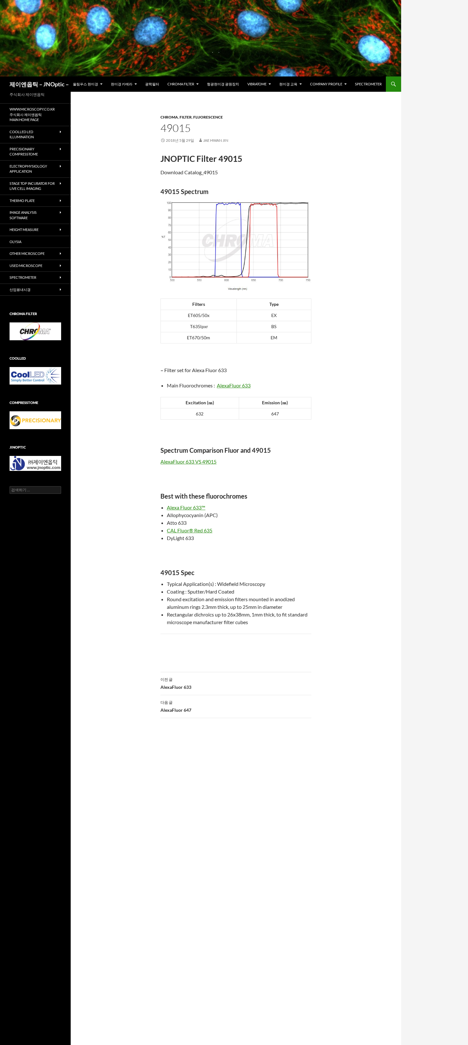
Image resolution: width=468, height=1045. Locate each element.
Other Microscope (27, 253)
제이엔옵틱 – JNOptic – (39, 84)
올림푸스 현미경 (85, 84)
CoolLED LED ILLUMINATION (22, 134)
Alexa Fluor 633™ (186, 507)
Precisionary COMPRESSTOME (24, 151)
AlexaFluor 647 (175, 706)
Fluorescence (208, 117)
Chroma (169, 117)
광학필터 (152, 84)
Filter (186, 117)
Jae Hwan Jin (215, 140)
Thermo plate (22, 200)
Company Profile (326, 84)
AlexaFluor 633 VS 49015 (188, 461)
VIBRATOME (256, 84)
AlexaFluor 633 (234, 385)
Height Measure (24, 229)
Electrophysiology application (28, 169)
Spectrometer (368, 84)
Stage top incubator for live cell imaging (32, 186)
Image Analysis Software (23, 215)
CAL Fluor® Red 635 (189, 530)
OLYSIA (15, 242)
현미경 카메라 (121, 84)
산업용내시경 (20, 289)
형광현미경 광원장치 (223, 84)
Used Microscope (26, 265)
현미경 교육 (288, 84)
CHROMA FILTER (180, 84)
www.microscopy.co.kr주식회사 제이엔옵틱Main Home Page (32, 114)
